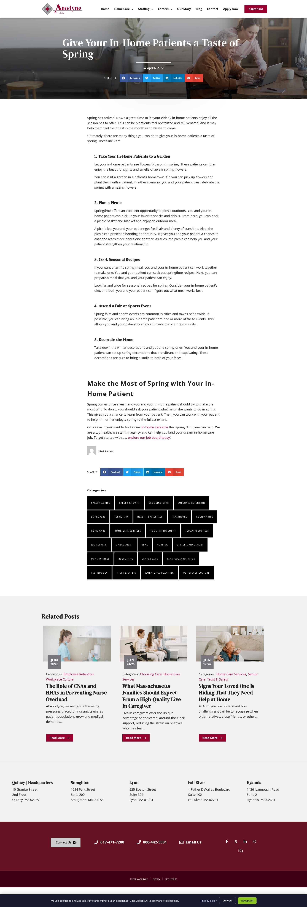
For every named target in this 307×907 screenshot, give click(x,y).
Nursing (162, 544)
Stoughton (80, 782)
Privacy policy (209, 900)
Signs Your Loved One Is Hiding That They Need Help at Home (226, 692)
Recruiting (126, 558)
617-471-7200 (112, 842)
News (144, 544)
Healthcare (179, 516)
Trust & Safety (126, 572)
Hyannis (254, 782)
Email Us (193, 842)
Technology (99, 572)
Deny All (227, 900)
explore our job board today (149, 437)
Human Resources (197, 530)
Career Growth (129, 503)
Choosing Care (159, 503)
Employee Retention (191, 503)
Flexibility (121, 516)
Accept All (247, 900)
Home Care (98, 530)
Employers (98, 516)
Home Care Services (127, 530)
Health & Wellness (150, 516)
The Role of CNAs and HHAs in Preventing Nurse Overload (76, 692)
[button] (131, 78)
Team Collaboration (181, 558)
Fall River (196, 782)
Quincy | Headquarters (32, 782)
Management (124, 544)
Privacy (156, 878)
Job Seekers (99, 544)
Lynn (134, 782)
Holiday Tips (204, 516)
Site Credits (171, 878)
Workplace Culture (196, 572)
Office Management (190, 544)
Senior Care (150, 558)
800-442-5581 (155, 842)
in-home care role (154, 427)
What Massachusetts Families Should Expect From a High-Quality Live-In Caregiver (152, 696)
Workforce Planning (159, 572)
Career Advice (100, 503)
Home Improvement (163, 530)
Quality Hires (100, 558)
